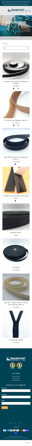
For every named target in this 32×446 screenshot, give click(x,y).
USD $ (19, 423)
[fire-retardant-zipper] (16, 324)
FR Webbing (16, 267)
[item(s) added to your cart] (29, 10)
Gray (18, 88)
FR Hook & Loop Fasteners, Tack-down (16, 196)
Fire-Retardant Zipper (16, 340)
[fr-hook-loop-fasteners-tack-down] (16, 180)
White (16, 88)
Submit (4, 407)
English (11, 423)
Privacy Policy (16, 378)
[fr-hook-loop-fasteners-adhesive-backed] (16, 65)
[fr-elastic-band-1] (16, 216)
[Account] (26, 10)
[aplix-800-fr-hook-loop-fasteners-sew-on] (16, 141)
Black (13, 88)
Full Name (4, 388)
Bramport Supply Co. (18, 436)
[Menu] (3, 10)
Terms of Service (16, 380)
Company (4, 394)
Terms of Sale (16, 376)
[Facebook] (14, 427)
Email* (3, 400)
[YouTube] (18, 427)
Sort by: (5, 43)
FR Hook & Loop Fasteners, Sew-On (16, 120)
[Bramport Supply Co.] (16, 10)
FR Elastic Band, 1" (16, 232)
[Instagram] (16, 427)
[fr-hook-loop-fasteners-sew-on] (16, 104)
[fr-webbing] (16, 251)
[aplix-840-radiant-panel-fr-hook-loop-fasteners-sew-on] (16, 287)
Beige (15, 88)
